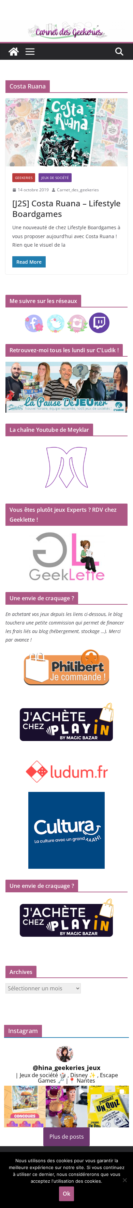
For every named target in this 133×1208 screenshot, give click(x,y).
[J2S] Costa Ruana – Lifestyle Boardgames (66, 208)
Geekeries (23, 177)
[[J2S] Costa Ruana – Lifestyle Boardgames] (66, 132)
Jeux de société (55, 177)
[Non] (124, 1180)
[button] (25, 1106)
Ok (66, 1193)
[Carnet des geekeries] (66, 24)
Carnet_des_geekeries (78, 190)
